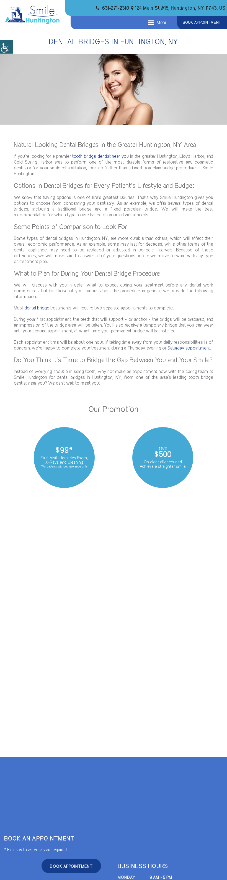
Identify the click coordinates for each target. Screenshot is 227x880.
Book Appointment (202, 22)
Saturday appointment (188, 348)
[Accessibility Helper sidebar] (6, 47)
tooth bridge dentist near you (100, 156)
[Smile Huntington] (32, 14)
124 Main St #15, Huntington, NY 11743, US (180, 8)
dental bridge (36, 308)
